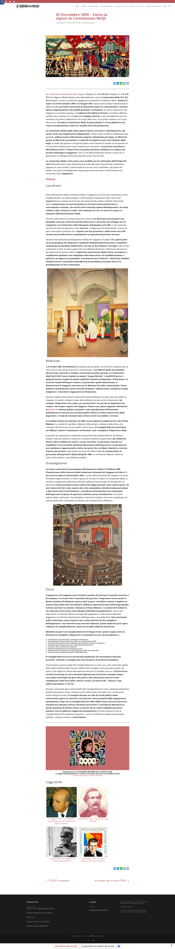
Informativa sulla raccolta (66, 946)
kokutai (52, 409)
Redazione (61, 23)
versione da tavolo (95, 775)
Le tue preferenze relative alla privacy (98, 946)
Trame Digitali (99, 936)
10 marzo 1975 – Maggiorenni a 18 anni (40, 908)
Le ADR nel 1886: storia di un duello (39, 913)
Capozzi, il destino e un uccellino (38, 921)
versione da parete (80, 775)
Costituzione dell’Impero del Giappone (67, 94)
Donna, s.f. (30, 917)
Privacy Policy (75, 936)
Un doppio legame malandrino (37, 926)
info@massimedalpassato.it (98, 910)
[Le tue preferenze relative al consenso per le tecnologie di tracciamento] (171, 945)
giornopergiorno (89, 23)
